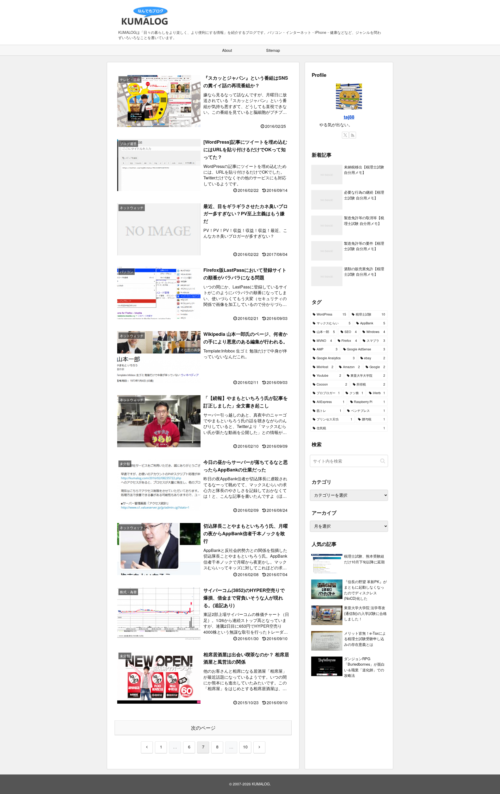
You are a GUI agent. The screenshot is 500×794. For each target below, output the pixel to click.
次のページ (203, 727)
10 (245, 747)
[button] (382, 461)
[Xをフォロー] (345, 135)
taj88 (349, 117)
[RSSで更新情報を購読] (352, 135)
